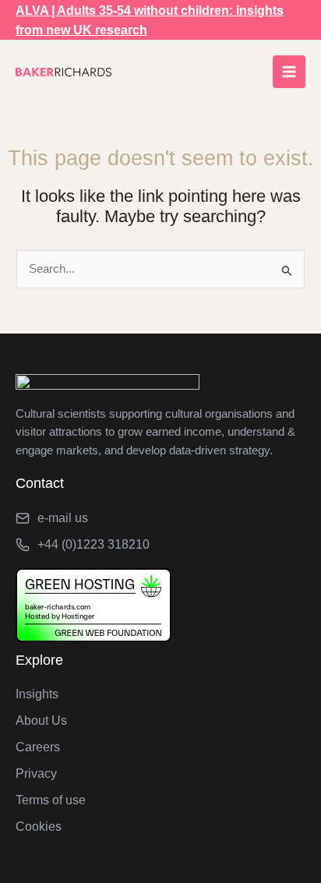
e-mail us (62, 518)
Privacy (36, 773)
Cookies (39, 826)
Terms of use (51, 800)
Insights (37, 694)
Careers (38, 747)
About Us (41, 720)
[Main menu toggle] (289, 71)
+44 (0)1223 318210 (93, 544)
